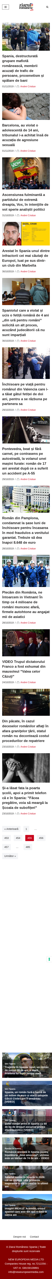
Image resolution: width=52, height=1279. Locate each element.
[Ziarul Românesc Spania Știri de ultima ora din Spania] (26, 7)
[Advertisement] (26, 904)
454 (18, 838)
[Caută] (47, 7)
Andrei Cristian (28, 86)
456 (41, 838)
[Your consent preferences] (49, 959)
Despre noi (19, 1236)
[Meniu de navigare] (5, 7)
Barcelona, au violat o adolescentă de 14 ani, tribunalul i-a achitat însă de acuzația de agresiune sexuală (25, 135)
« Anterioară (11, 829)
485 (28, 847)
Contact (34, 1236)
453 (6, 838)
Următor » (10, 856)
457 (6, 847)
